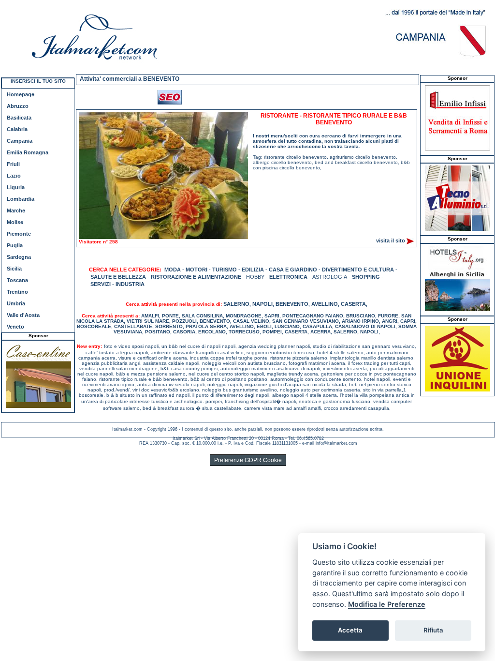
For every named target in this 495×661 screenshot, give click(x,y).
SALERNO (236, 304)
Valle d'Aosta (23, 315)
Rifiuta (433, 630)
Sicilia (14, 268)
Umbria (16, 303)
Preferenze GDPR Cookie (248, 460)
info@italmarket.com (336, 443)
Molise (15, 222)
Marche (16, 210)
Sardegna (19, 257)
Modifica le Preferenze (386, 604)
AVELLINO (324, 304)
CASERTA (353, 304)
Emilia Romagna (27, 152)
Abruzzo (18, 106)
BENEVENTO (292, 304)
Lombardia (20, 199)
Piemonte (19, 234)
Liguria (16, 187)
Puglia (15, 245)
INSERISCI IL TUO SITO (38, 81)
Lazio (14, 176)
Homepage (20, 94)
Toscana (17, 280)
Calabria (17, 129)
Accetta (350, 630)
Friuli (13, 164)
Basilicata (19, 117)
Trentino (17, 292)
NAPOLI (262, 304)
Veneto (15, 327)
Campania (19, 141)
